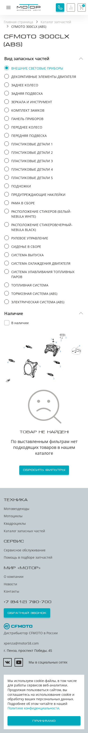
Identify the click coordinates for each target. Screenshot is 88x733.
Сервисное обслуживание (25, 550)
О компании (13, 576)
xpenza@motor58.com (21, 643)
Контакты (11, 591)
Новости (10, 584)
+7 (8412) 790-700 (28, 602)
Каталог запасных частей (24, 531)
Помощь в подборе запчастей (28, 557)
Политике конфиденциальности (33, 708)
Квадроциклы (15, 523)
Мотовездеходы (16, 508)
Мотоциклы (13, 516)
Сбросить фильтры (44, 470)
